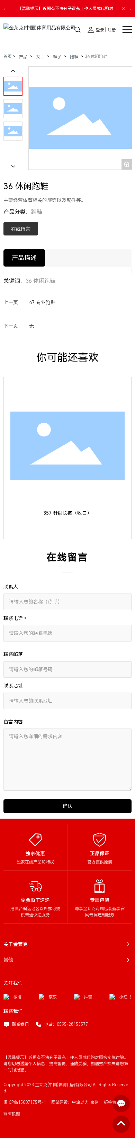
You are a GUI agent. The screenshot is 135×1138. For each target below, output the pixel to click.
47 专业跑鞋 (42, 302)
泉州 (94, 1102)
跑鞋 (74, 57)
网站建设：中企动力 (70, 1102)
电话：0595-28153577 (66, 1024)
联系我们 (20, 1024)
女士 (40, 57)
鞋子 (57, 57)
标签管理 (112, 1102)
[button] (4, 8)
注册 (112, 30)
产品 (23, 57)
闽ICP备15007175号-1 (24, 1102)
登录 (100, 30)
